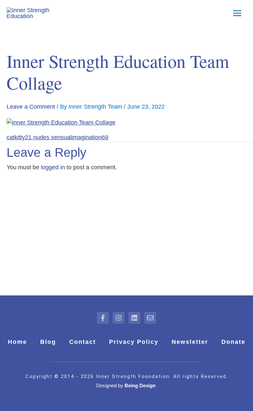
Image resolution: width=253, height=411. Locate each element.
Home (17, 342)
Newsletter (190, 342)
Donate (233, 342)
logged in (53, 167)
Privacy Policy (133, 342)
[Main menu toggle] (237, 13)
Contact (82, 342)
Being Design (141, 385)
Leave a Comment (31, 106)
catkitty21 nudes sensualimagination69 (57, 137)
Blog (48, 342)
